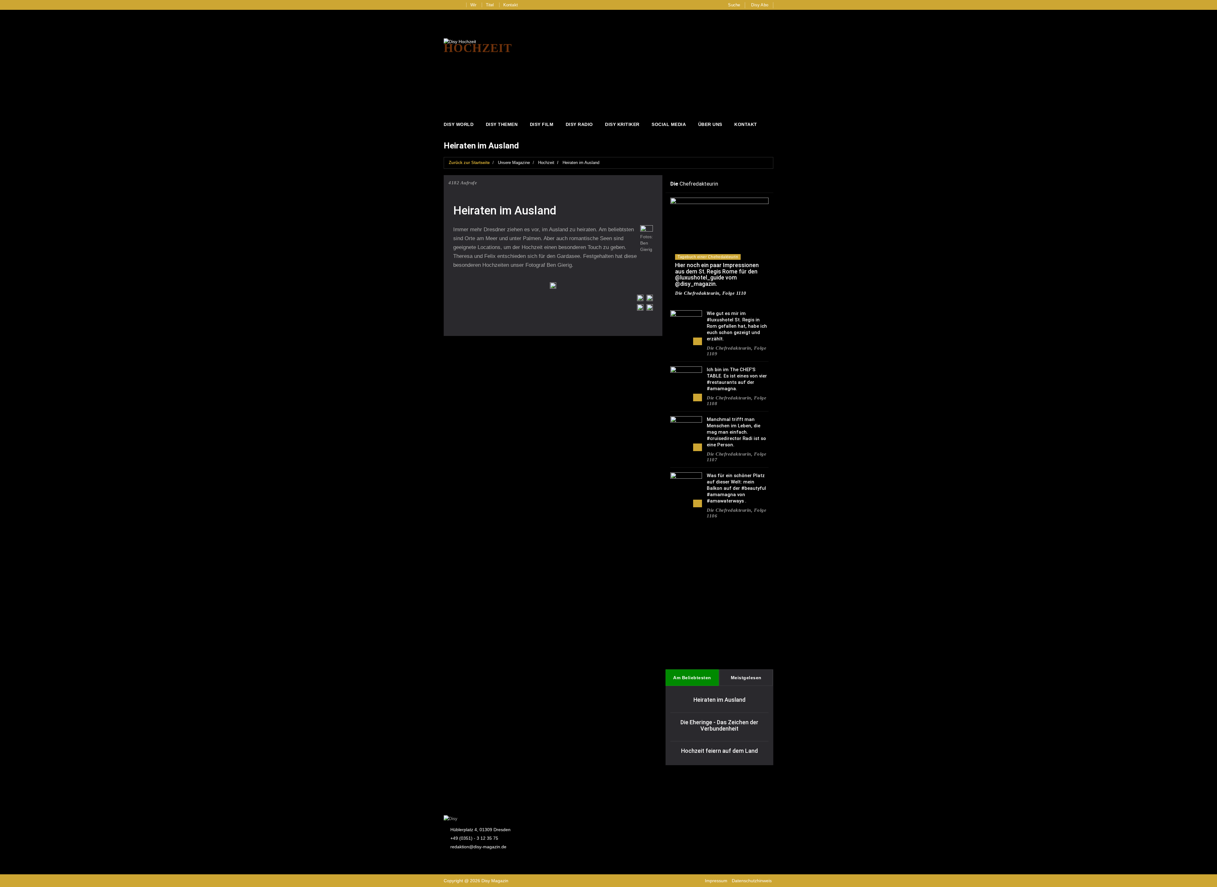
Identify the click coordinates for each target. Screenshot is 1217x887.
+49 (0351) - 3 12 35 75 (474, 838)
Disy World (458, 124)
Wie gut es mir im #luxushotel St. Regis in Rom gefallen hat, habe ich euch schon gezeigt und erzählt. (737, 326)
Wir (473, 5)
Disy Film (542, 124)
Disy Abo (759, 5)
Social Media (669, 124)
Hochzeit (546, 162)
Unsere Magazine (514, 162)
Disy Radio (579, 124)
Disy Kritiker (622, 124)
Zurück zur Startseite (469, 162)
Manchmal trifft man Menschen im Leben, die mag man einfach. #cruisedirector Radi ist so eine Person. (736, 432)
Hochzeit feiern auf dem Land (719, 750)
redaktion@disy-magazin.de (478, 846)
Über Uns (710, 124)
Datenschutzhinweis (752, 880)
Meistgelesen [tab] (746, 677)
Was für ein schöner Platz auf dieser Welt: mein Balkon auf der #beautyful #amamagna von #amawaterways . (736, 488)
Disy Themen (502, 124)
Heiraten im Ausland (581, 162)
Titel (490, 5)
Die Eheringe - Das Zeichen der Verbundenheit (719, 725)
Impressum (716, 880)
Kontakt (510, 5)
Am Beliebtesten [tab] (692, 677)
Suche (734, 5)
